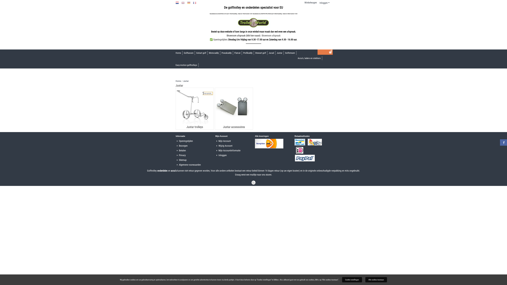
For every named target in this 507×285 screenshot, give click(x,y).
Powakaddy (227, 53)
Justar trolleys (194, 127)
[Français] (194, 2)
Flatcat (237, 53)
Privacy (182, 155)
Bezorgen (183, 145)
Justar (279, 53)
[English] (183, 2)
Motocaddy (214, 53)
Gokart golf (201, 53)
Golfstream (290, 53)
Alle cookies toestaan (376, 280)
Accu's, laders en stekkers (309, 58)
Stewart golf (260, 53)
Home (178, 53)
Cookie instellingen (352, 280)
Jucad (271, 53)
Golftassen (188, 53)
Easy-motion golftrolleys (186, 65)
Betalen (182, 150)
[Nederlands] (177, 2)
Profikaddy (247, 53)
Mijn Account (225, 141)
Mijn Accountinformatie (229, 150)
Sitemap (183, 160)
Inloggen (324, 2)
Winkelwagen (310, 2)
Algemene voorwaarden (190, 164)
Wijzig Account (225, 145)
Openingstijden (186, 141)
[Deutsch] (188, 2)
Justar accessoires (234, 127)
